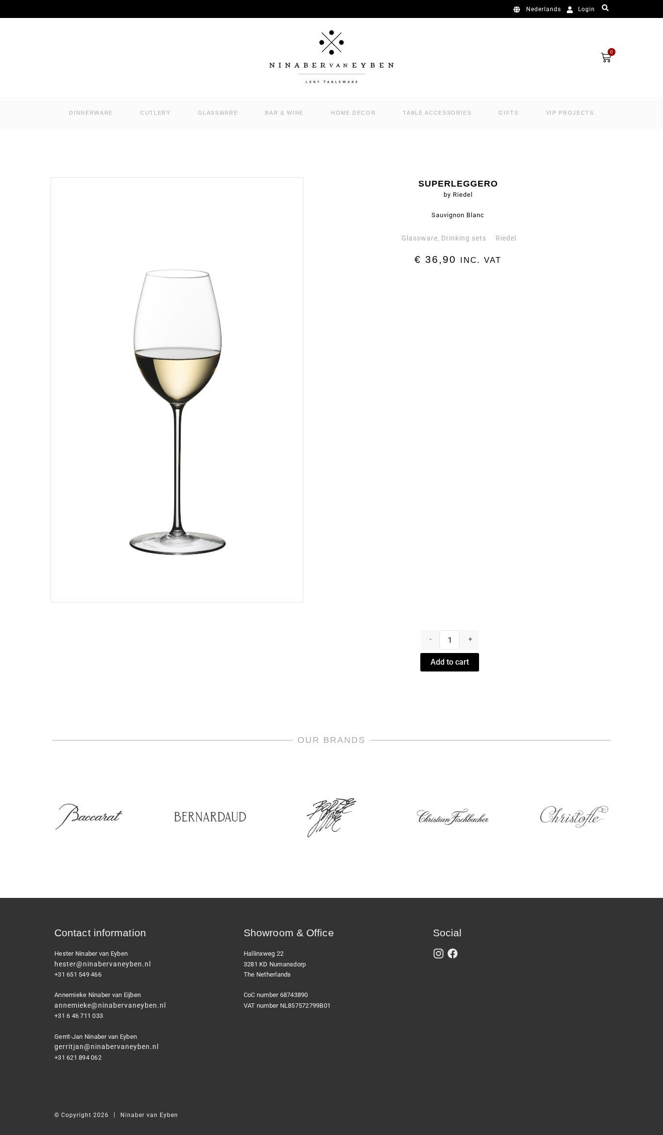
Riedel (506, 238)
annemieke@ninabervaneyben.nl (110, 1005)
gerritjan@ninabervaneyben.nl (106, 1046)
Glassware (419, 238)
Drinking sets (463, 238)
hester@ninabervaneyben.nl (102, 964)
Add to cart (450, 662)
